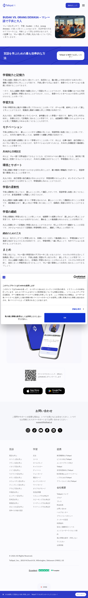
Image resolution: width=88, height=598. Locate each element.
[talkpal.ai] (9, 5)
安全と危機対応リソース (65, 527)
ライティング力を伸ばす (41, 507)
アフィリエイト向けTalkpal (66, 481)
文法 (34, 456)
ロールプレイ (38, 463)
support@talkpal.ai (44, 422)
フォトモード (38, 474)
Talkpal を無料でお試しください (70, 56)
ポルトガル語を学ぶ (16, 507)
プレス (59, 501)
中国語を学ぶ (14, 492)
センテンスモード (39, 481)
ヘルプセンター (62, 512)
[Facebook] (47, 430)
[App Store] (33, 391)
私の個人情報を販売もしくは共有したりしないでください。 (23, 317)
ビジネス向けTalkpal (64, 459)
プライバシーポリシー (65, 516)
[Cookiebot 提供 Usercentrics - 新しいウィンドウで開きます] (75, 277)
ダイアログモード (39, 488)
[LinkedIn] (53, 430)
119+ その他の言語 (16, 510)
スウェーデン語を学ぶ (17, 481)
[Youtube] (40, 430)
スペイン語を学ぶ (15, 459)
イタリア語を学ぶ (15, 467)
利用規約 (60, 523)
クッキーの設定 (62, 520)
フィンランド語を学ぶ (17, 485)
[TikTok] (34, 430)
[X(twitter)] (60, 430)
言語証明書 (37, 492)
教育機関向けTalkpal (64, 456)
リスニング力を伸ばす (41, 496)
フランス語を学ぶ (15, 463)
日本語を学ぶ (14, 499)
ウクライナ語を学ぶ (16, 474)
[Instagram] (28, 430)
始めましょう (72, 5)
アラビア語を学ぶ (15, 488)
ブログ (59, 498)
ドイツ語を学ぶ (14, 470)
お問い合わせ (61, 509)
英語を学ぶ (13, 456)
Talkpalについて (62, 494)
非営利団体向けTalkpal (65, 470)
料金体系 (60, 505)
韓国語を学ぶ (14, 503)
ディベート (37, 470)
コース (35, 459)
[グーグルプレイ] (55, 391)
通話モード (37, 478)
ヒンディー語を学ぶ (16, 496)
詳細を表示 (76, 309)
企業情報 (60, 545)
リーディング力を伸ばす (41, 503)
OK (65, 318)
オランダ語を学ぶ (15, 478)
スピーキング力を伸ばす (41, 499)
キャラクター (38, 467)
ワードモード (38, 485)
